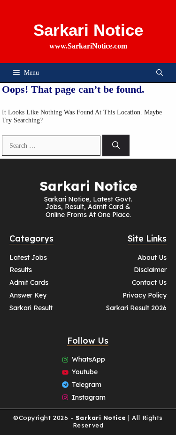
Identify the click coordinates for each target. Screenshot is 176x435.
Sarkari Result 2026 (136, 308)
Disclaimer (150, 270)
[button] (159, 72)
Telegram (86, 384)
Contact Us (149, 282)
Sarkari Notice (88, 30)
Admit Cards (28, 282)
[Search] (116, 145)
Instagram (89, 397)
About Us (152, 257)
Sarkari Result (31, 308)
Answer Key (27, 295)
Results (20, 270)
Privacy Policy (144, 295)
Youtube (85, 372)
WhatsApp (88, 359)
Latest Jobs (28, 257)
